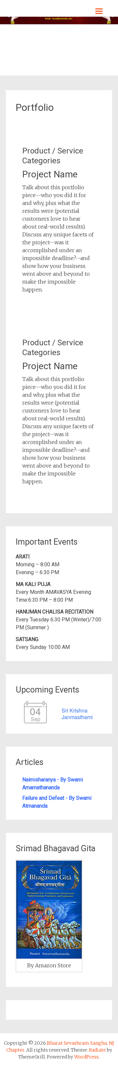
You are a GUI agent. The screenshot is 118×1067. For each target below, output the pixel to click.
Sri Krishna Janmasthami (77, 714)
